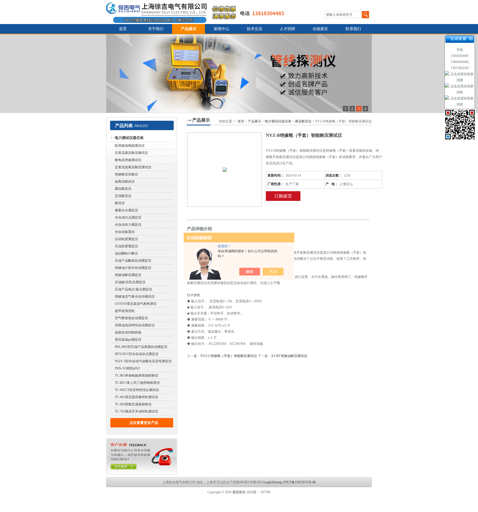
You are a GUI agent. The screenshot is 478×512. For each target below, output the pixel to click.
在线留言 (320, 29)
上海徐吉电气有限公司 (198, 12)
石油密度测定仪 (126, 246)
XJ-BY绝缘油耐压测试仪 (289, 356)
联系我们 (353, 29)
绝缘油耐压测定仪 (128, 275)
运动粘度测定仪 (126, 239)
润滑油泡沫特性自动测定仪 (135, 325)
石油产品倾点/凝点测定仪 (133, 289)
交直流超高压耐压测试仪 (133, 167)
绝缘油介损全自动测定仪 (133, 268)
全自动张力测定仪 (128, 225)
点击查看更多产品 (143, 423)
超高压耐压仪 (125, 181)
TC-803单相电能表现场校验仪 (136, 375)
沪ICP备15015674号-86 (299, 482)
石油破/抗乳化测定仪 (130, 282)
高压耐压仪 (123, 189)
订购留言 (283, 196)
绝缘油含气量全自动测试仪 (135, 296)
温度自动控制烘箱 (128, 332)
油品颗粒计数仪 (126, 253)
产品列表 (124, 125)
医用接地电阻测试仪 (130, 146)
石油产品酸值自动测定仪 (133, 260)
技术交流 (254, 29)
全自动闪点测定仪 (128, 217)
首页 (123, 29)
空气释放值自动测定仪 (131, 318)
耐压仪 (120, 203)
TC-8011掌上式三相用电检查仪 (137, 383)
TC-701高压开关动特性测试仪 (136, 411)
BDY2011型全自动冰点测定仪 (137, 354)
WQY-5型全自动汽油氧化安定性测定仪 (143, 361)
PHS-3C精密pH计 (127, 368)
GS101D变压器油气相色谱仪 (136, 304)
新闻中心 (221, 29)
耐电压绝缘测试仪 (128, 160)
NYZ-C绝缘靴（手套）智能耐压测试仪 (228, 356)
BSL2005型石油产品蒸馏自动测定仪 (141, 347)
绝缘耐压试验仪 (126, 174)
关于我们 (155, 29)
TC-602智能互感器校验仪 (133, 404)
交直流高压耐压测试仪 (131, 153)
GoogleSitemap (272, 482)
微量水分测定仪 (126, 210)
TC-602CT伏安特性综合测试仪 (137, 390)
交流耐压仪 (123, 196)
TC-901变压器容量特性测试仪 (136, 397)
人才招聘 (287, 29)
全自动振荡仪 (125, 232)
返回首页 (239, 492)
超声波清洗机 (125, 311)
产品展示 (188, 29)
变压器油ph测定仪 (128, 340)
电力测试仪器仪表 (129, 138)
